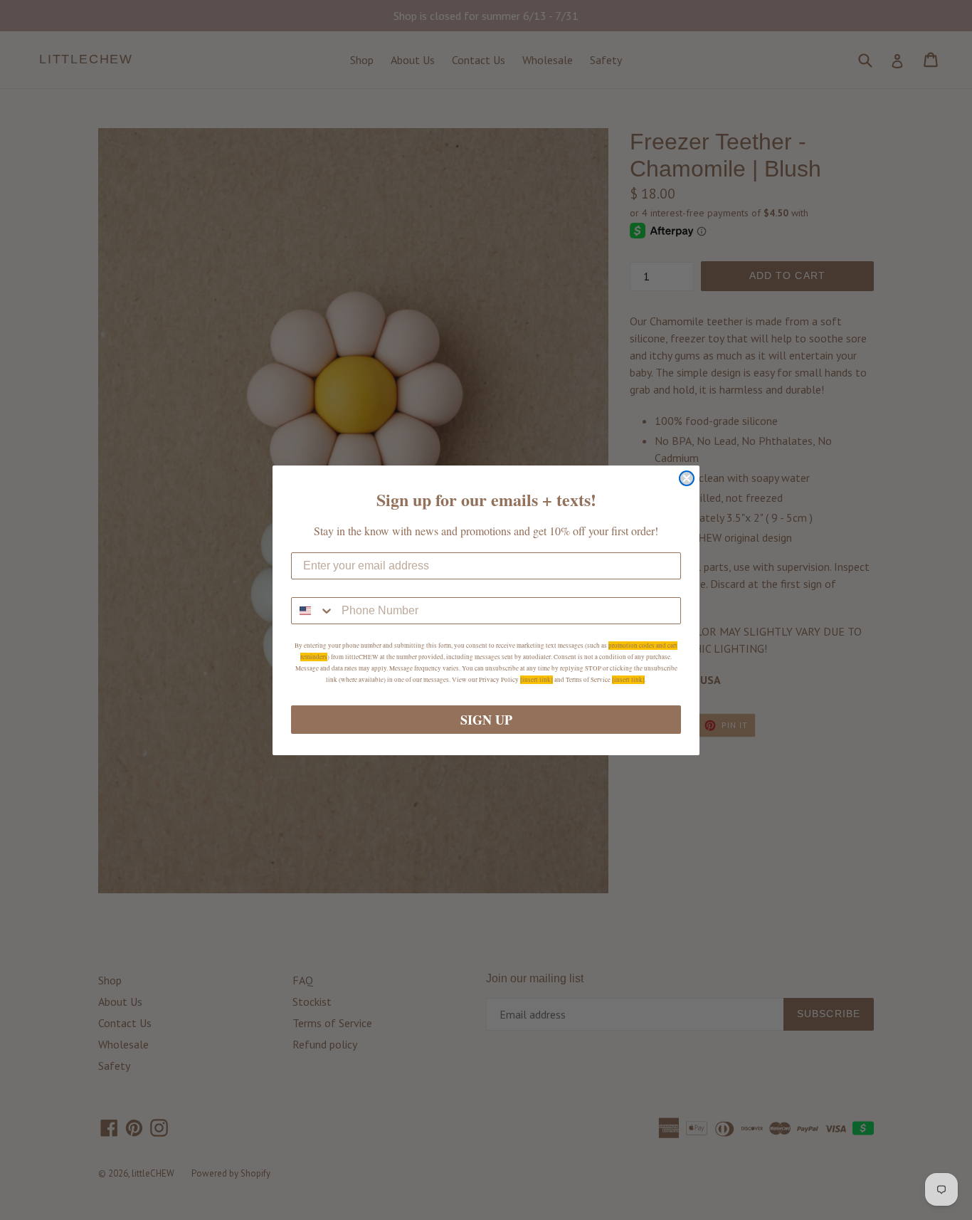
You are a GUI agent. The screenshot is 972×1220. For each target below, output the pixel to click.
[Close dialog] (687, 478)
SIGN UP (486, 719)
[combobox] (313, 611)
